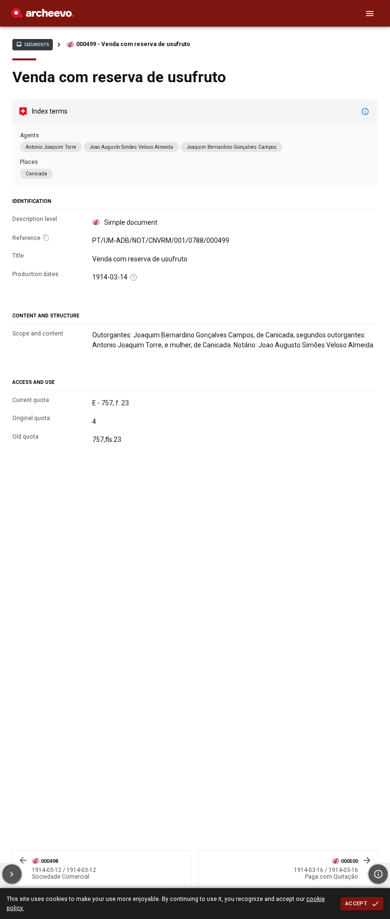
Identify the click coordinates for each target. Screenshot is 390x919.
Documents (32, 44)
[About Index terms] (365, 111)
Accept (356, 903)
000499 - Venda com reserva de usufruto (133, 44)
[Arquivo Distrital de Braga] (42, 15)
